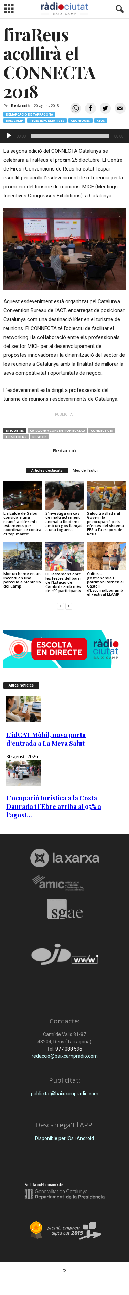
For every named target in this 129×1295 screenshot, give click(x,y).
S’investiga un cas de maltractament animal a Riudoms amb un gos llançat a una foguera (63, 521)
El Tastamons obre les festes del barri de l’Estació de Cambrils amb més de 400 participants (63, 582)
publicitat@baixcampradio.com (64, 1093)
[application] (64, 136)
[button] (118, 9)
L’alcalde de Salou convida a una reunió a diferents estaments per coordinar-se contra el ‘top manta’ (22, 523)
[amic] (64, 883)
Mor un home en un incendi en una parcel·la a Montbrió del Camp (22, 580)
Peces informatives (47, 120)
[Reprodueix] (9, 135)
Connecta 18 (102, 430)
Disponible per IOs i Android (64, 1138)
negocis (39, 437)
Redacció (20, 105)
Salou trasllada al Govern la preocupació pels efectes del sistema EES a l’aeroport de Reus (105, 523)
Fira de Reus (16, 437)
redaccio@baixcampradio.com (65, 1056)
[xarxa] (64, 858)
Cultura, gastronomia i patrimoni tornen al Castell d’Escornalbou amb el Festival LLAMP (105, 584)
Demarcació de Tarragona (29, 114)
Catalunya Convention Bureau (57, 430)
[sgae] (64, 909)
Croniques (80, 120)
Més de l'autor (85, 470)
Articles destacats (46, 470)
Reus (101, 120)
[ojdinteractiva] (64, 957)
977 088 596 (68, 1049)
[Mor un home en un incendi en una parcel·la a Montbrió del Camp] (22, 556)
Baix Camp (14, 120)
